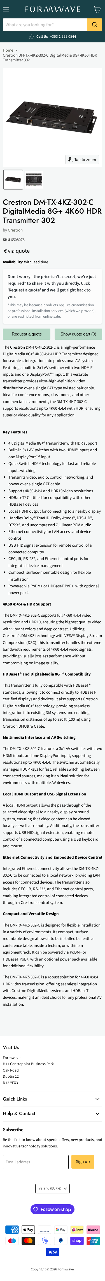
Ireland (49, 1188)
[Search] (94, 24)
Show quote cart (78, 334)
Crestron (15, 230)
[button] (13, 179)
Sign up (83, 1162)
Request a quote (27, 334)
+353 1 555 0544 (63, 36)
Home (8, 50)
